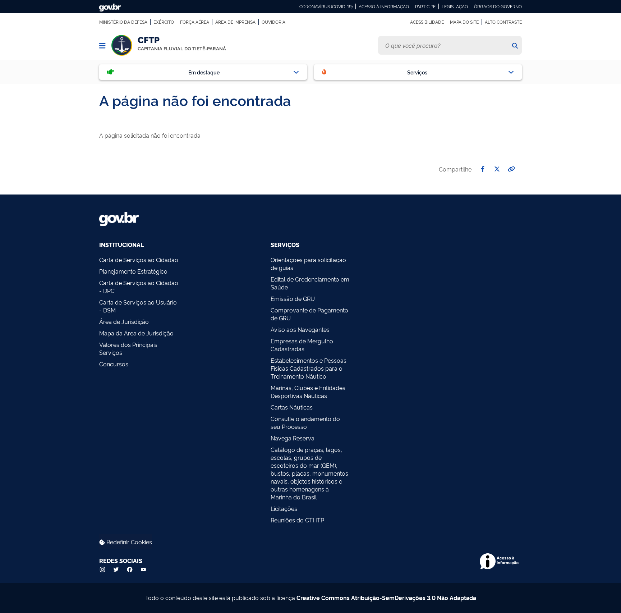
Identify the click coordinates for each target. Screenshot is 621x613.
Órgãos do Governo (498, 6)
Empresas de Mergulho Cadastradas (302, 345)
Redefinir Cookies (128, 542)
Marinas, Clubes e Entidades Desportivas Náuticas (308, 391)
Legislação (455, 6)
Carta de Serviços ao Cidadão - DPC (138, 286)
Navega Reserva (292, 438)
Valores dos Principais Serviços (128, 348)
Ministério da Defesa (123, 22)
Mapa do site (464, 22)
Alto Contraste (503, 22)
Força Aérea (194, 22)
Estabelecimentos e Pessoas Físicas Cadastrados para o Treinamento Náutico (308, 368)
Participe (425, 6)
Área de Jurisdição (124, 321)
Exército (163, 22)
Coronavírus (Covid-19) (326, 6)
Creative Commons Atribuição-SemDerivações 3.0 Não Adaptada (386, 597)
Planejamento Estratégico (133, 271)
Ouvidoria (273, 22)
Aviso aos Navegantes (300, 329)
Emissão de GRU (293, 298)
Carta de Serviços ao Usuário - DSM (138, 306)
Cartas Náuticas (292, 407)
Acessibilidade (427, 22)
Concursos (113, 364)
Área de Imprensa (235, 22)
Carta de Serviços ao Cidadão (138, 260)
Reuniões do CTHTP (297, 520)
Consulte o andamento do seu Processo (305, 422)
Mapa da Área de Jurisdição (136, 333)
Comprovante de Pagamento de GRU (309, 314)
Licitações (284, 508)
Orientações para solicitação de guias (308, 263)
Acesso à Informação (384, 6)
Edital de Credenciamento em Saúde (310, 283)
